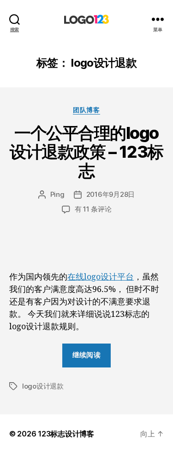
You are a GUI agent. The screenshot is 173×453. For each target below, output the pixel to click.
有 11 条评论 (93, 209)
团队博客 (86, 110)
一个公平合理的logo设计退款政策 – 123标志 (86, 152)
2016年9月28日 (110, 194)
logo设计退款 (43, 386)
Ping (57, 194)
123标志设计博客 (66, 433)
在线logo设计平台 (100, 277)
